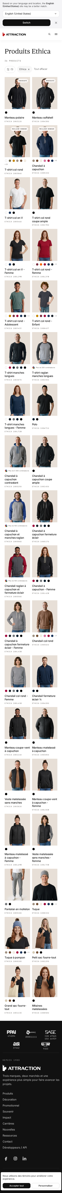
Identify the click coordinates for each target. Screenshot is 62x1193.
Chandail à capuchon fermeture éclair (44, 534)
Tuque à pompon (15, 957)
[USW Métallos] (45, 1044)
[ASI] (16, 1044)
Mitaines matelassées (39, 1007)
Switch (26, 22)
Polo (34, 424)
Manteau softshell (42, 117)
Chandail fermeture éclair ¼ (44, 697)
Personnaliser (46, 1185)
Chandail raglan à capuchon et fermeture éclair (15, 589)
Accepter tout (16, 1185)
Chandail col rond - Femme (16, 697)
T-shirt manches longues (14, 374)
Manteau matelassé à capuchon (44, 749)
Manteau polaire (14, 117)
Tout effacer (40, 69)
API (25, 1147)
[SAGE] (50, 1032)
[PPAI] (11, 1032)
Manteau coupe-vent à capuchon (17, 749)
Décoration (9, 1099)
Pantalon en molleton (17, 909)
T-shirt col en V (14, 217)
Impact (7, 1117)
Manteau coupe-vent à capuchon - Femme (44, 803)
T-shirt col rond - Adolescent (15, 322)
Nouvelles (9, 1129)
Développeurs (11, 1147)
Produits (8, 1093)
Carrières (8, 1123)
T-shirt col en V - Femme (15, 271)
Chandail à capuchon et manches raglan (14, 534)
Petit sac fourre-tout (44, 957)
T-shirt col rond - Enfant (42, 322)
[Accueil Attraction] (14, 34)
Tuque (36, 909)
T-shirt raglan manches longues (42, 374)
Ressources (10, 1135)
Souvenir (8, 1111)
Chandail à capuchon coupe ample (42, 479)
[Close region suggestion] (56, 22)
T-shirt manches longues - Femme (15, 426)
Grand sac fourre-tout (15, 1007)
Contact (7, 1141)
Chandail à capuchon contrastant (11, 479)
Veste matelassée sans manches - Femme (42, 858)
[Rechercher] (49, 34)
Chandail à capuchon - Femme (43, 587)
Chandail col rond (42, 641)
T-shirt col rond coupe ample (41, 219)
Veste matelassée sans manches (15, 801)
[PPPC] (31, 1032)
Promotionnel (11, 1105)
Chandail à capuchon (38, 167)
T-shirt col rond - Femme (42, 271)
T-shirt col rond (14, 169)
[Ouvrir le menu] (56, 34)
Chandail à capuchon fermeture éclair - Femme (17, 644)
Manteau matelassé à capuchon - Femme (16, 858)
